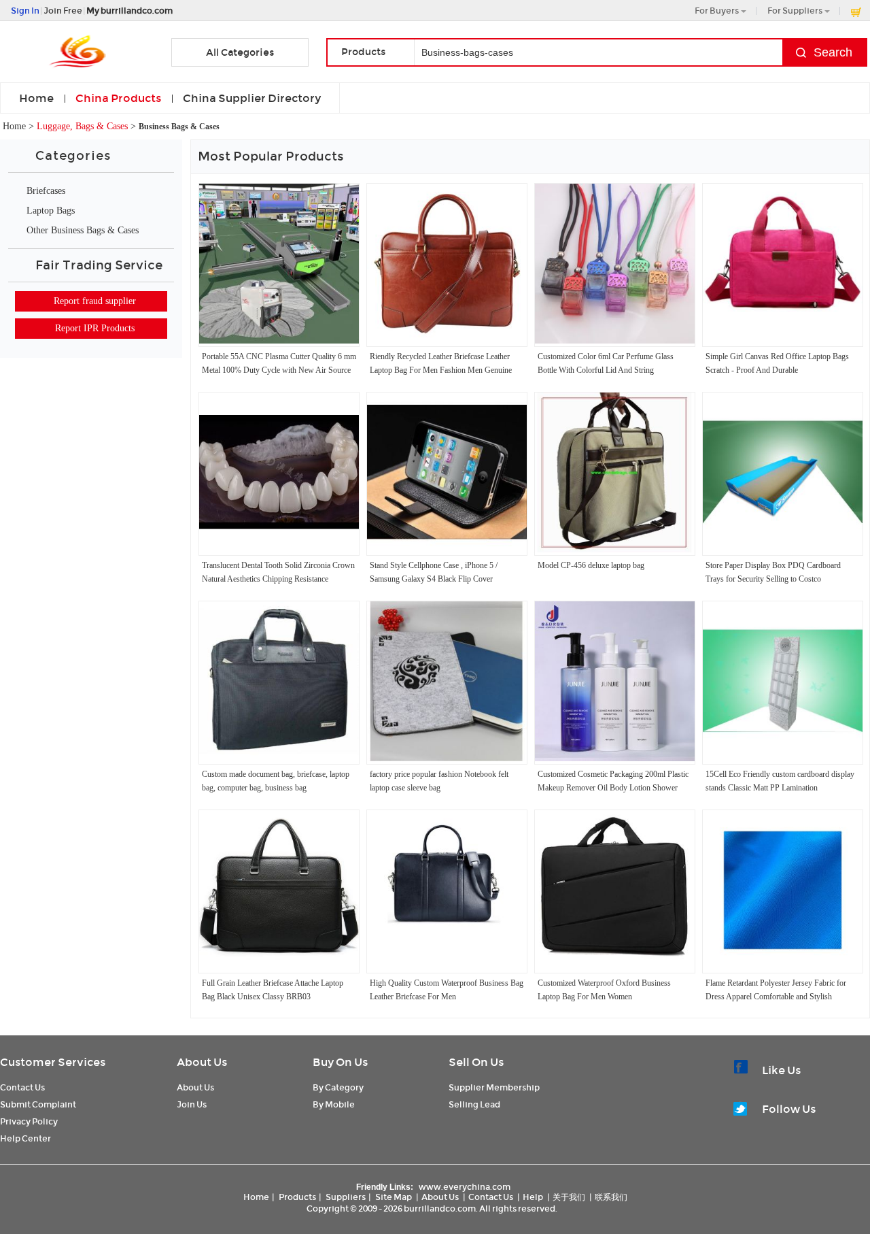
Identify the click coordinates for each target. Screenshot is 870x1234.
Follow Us (789, 1109)
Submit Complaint (38, 1104)
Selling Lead (474, 1104)
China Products (118, 98)
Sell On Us (476, 1062)
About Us (202, 1062)
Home (36, 98)
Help (533, 1197)
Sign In (25, 10)
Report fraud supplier (95, 301)
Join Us (192, 1104)
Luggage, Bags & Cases (82, 126)
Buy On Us (340, 1062)
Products (297, 1197)
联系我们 (611, 1197)
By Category (338, 1087)
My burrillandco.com (129, 10)
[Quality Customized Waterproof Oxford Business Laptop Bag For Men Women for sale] (615, 967)
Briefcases (46, 191)
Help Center (25, 1138)
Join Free (63, 10)
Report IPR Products (95, 328)
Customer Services (52, 1062)
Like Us (781, 1070)
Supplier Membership (494, 1087)
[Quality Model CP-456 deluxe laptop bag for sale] (615, 549)
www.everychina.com (464, 1187)
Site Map (393, 1197)
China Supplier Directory (252, 98)
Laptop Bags (51, 210)
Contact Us (22, 1087)
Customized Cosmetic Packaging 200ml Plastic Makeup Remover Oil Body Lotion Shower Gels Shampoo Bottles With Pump (613, 787)
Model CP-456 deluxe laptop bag (591, 565)
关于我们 (569, 1197)
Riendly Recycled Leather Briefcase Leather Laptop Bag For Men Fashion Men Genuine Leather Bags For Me (441, 370)
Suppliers (346, 1197)
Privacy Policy (29, 1121)
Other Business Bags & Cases (83, 230)
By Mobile (334, 1104)
